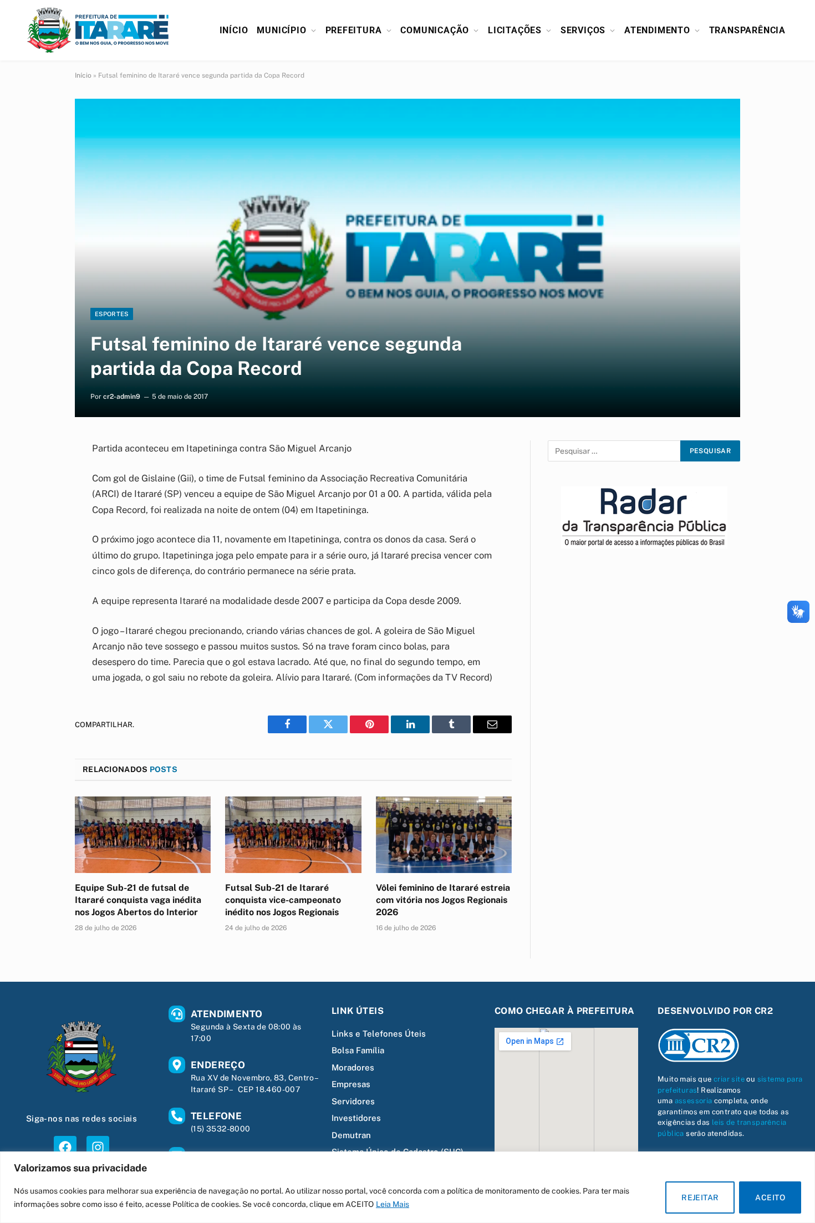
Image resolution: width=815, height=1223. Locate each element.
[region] (407, 1187)
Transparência (747, 30)
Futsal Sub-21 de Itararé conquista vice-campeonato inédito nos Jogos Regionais (283, 899)
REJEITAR (700, 1197)
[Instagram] (97, 1147)
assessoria (693, 1101)
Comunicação (434, 30)
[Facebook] (65, 1147)
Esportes (112, 314)
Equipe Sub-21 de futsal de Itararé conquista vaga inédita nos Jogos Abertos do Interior (138, 899)
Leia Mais (392, 1204)
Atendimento (657, 30)
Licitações (515, 30)
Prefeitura (353, 30)
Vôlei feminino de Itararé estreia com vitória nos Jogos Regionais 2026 (443, 899)
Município (281, 30)
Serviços (583, 30)
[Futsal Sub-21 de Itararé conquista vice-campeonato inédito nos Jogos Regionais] (293, 834)
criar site (729, 1079)
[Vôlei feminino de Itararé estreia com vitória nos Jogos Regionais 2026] (444, 834)
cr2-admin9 (121, 396)
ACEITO (770, 1197)
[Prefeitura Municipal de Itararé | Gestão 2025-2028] (98, 30)
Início (234, 30)
